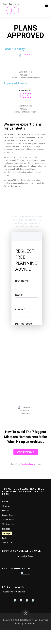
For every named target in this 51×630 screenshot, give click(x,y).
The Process (8, 524)
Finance (5, 510)
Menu (46, 5)
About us (6, 506)
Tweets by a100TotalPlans (14, 591)
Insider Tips (7, 515)
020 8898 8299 (25, 556)
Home (5, 501)
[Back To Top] (26, 613)
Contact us (7, 542)
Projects (6, 528)
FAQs (4, 538)
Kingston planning (28, 464)
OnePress (43, 620)
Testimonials (8, 519)
